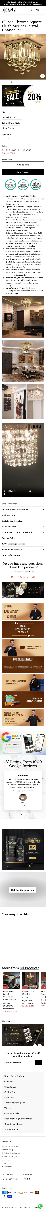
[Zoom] (42, 76)
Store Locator (7, 1160)
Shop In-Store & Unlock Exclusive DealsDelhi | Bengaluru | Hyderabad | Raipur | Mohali (23, 3)
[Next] (40, 1046)
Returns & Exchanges (10, 1146)
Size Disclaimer (9, 503)
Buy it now (23, 172)
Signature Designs (9, 1156)
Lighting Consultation (22, 890)
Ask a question (9, 526)
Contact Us (6, 1163)
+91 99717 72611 (23, 576)
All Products (29, 967)
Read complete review (23, 790)
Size (4, 112)
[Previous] (35, 1046)
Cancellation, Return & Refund (17, 532)
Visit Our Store (9, 515)
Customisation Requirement (15, 509)
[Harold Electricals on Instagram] (24, 1178)
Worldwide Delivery (12, 549)
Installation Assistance (13, 520)
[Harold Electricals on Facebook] (28, 1178)
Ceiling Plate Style (11, 123)
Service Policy (9, 538)
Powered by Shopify (32, 1207)
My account (7, 1166)
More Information (11, 555)
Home (4, 17)
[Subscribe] (38, 1062)
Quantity (6, 134)
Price (4, 146)
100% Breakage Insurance (14, 543)
